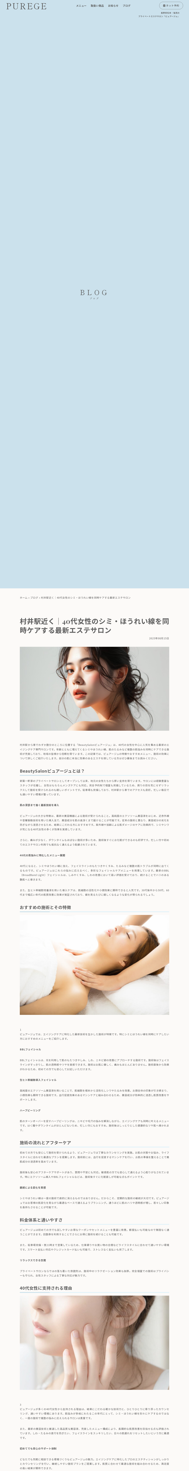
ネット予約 (172, 5)
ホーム (24, 597)
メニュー (81, 5)
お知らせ (113, 5)
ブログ (127, 5)
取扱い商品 (97, 5)
